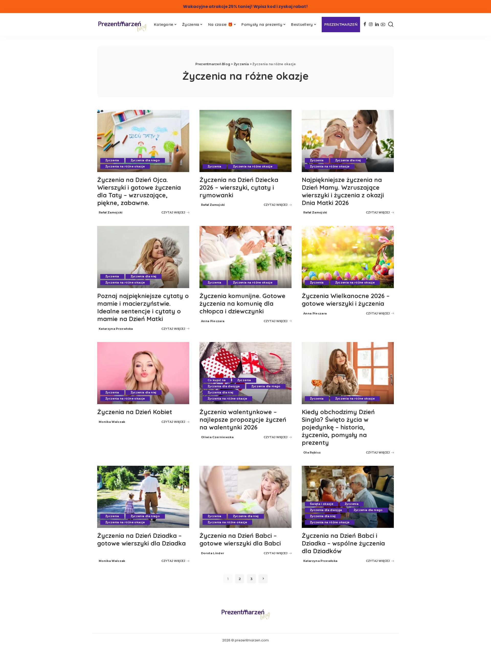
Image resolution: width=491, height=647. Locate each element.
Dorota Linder (212, 553)
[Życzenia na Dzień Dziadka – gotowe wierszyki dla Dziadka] (143, 497)
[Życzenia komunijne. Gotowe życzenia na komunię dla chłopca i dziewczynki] (245, 257)
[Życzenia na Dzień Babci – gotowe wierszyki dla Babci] (245, 497)
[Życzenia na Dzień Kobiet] (143, 373)
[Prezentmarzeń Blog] (122, 25)
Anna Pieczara (212, 321)
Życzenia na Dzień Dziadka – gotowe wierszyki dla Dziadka (141, 539)
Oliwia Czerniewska (217, 437)
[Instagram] (371, 24)
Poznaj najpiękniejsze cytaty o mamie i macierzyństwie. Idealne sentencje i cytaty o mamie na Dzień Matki (143, 307)
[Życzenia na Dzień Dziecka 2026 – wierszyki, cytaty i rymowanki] (245, 141)
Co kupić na (217, 380)
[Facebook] (365, 24)
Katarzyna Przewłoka (116, 329)
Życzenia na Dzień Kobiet (134, 412)
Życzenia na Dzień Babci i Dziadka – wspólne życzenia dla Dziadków (343, 543)
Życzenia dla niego (145, 160)
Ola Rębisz (312, 452)
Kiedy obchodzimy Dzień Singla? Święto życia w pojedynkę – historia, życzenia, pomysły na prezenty (338, 427)
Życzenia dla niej (348, 160)
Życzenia (112, 160)
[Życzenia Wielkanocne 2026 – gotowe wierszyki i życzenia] (348, 257)
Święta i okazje (321, 504)
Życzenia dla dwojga (224, 386)
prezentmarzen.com (252, 640)
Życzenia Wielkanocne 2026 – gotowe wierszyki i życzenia (345, 299)
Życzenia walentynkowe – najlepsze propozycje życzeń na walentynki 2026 (242, 419)
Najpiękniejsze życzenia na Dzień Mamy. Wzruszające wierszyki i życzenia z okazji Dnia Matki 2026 (343, 191)
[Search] (391, 24)
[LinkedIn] (377, 24)
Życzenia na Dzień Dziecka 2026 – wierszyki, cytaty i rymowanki (238, 187)
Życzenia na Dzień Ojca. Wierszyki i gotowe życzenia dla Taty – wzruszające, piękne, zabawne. (139, 191)
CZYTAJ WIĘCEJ (173, 212)
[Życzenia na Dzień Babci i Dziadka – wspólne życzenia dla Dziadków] (348, 497)
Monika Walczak (112, 422)
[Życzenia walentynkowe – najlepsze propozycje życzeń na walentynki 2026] (245, 373)
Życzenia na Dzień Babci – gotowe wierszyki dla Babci (240, 539)
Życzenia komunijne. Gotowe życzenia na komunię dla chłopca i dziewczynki (242, 303)
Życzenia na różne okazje (125, 166)
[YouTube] (383, 24)
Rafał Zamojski (111, 212)
